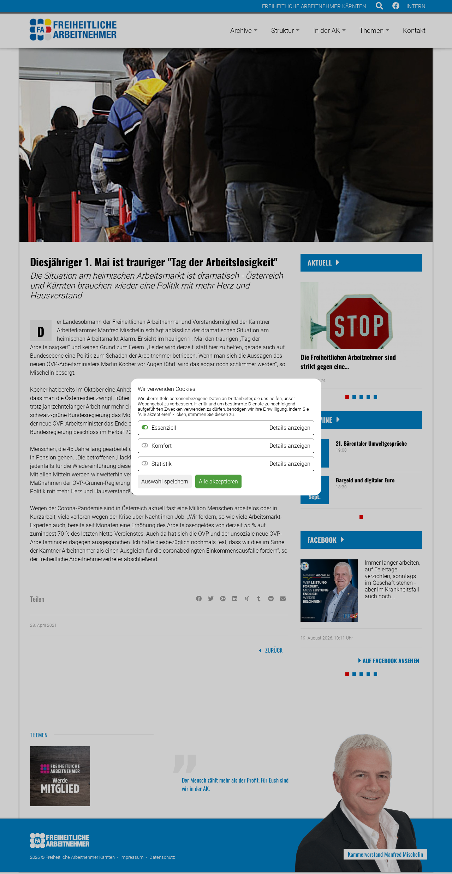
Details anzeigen (289, 445)
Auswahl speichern (164, 481)
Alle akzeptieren (218, 481)
